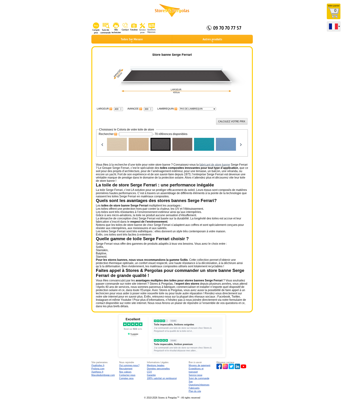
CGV (149, 371)
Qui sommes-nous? (129, 365)
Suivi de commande (199, 378)
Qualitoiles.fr (97, 365)
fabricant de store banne (214, 164)
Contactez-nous (127, 375)
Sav (191, 381)
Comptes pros (126, 378)
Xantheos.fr (97, 371)
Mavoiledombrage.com (103, 375)
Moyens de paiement (199, 365)
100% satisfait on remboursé (162, 378)
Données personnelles (158, 368)
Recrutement (125, 368)
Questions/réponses (199, 384)
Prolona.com (97, 368)
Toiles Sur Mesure (132, 39)
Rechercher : (109, 134)
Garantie (151, 375)
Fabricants (194, 388)
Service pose (195, 375)
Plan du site (195, 391)
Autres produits (212, 39)
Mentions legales (155, 365)
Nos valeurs (125, 371)
